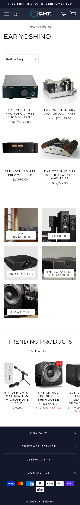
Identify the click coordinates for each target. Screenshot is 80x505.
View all (40, 351)
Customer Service (39, 446)
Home (32, 26)
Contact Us (39, 472)
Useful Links (39, 459)
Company (39, 433)
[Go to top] (68, 476)
